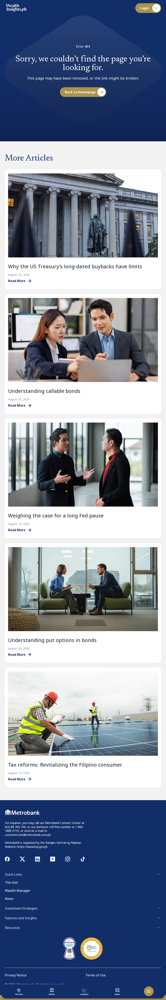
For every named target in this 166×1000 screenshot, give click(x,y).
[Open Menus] (149, 991)
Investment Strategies (21, 908)
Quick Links (13, 874)
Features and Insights (21, 918)
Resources (12, 927)
